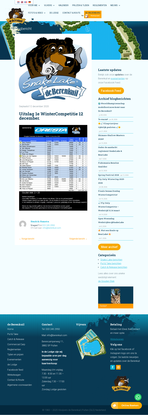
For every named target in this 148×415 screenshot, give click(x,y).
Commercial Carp (16, 344)
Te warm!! (103, 119)
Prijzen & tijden (80, 5)
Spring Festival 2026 (108, 175)
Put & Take (12, 334)
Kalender (64, 5)
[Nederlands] (18, 2)
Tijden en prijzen (15, 354)
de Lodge (54, 13)
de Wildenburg (92, 13)
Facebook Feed (111, 90)
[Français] (26, 2)
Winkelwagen (14, 374)
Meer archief (109, 247)
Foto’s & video (35, 13)
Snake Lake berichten (111, 259)
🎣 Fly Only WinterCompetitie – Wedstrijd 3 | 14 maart (109, 207)
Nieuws (114, 5)
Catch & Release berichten (113, 267)
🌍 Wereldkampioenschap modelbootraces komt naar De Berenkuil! (111, 107)
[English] (22, 2)
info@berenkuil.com (52, 228)
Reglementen (100, 5)
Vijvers (48, 5)
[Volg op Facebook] (112, 367)
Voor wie (32, 5)
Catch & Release (15, 339)
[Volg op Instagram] (118, 367)
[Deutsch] (29, 2)
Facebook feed (15, 369)
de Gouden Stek (106, 281)
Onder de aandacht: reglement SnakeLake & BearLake (110, 151)
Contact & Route (71, 13)
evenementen (118, 78)
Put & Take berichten (110, 263)
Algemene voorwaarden (19, 385)
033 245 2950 (48, 225)
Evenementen (14, 359)
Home (10, 329)
